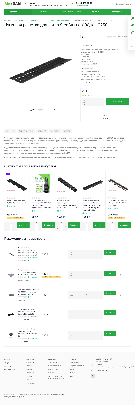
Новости (29, 366)
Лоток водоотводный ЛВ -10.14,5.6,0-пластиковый (16, 202)
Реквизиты (51, 373)
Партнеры (29, 380)
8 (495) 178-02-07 (84, 3)
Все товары (9, 370)
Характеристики (26, 131)
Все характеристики (87, 85)
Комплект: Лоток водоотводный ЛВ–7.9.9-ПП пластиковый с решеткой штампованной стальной (28, 251)
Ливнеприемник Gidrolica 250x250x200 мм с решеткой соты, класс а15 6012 (28, 332)
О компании (30, 362)
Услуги (7, 366)
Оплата (67, 131)
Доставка (55, 131)
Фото (71, 376)
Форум (72, 369)
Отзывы (29, 369)
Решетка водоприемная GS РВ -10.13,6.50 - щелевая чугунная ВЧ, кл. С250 (28, 292)
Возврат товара (53, 369)
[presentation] (26, 110)
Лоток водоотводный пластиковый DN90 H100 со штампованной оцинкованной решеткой (41, 204)
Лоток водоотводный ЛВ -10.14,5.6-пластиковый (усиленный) (117, 202)
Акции (7, 363)
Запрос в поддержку (77, 366)
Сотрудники (30, 373)
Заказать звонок (82, 5)
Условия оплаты (53, 362)
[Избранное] (120, 254)
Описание (10, 131)
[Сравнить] (124, 254)
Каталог (8, 359)
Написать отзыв (122, 37)
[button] (131, 19)
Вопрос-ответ (74, 362)
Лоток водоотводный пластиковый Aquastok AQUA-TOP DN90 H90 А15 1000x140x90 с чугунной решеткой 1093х (92, 205)
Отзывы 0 (42, 131)
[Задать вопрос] (131, 46)
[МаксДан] (12, 4)
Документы (30, 383)
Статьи (72, 373)
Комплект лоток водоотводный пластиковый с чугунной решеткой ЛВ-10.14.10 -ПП (67, 204)
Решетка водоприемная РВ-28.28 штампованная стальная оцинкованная (27, 272)
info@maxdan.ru (101, 370)
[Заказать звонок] (131, 39)
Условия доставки (54, 366)
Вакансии (29, 376)
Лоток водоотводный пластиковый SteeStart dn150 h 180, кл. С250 (27, 311)
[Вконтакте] (93, 376)
